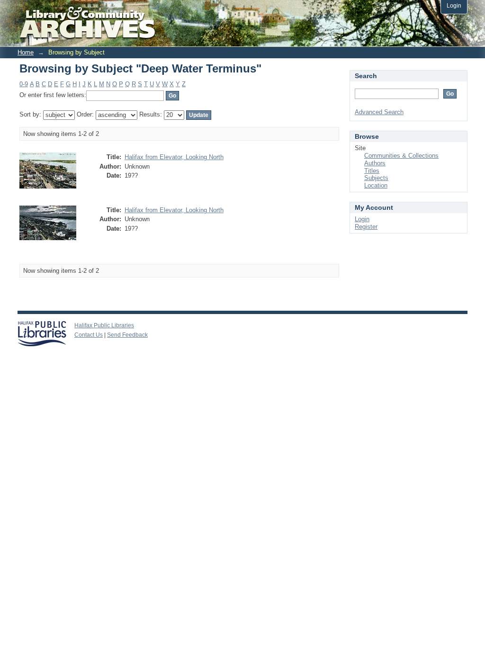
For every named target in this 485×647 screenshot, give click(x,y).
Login (454, 5)
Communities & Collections (401, 155)
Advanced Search (379, 112)
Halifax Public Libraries (104, 325)
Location (375, 185)
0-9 (23, 84)
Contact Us (88, 335)
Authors (375, 163)
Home (26, 52)
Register (366, 226)
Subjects (376, 177)
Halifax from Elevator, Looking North (174, 157)
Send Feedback (127, 335)
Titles (371, 170)
